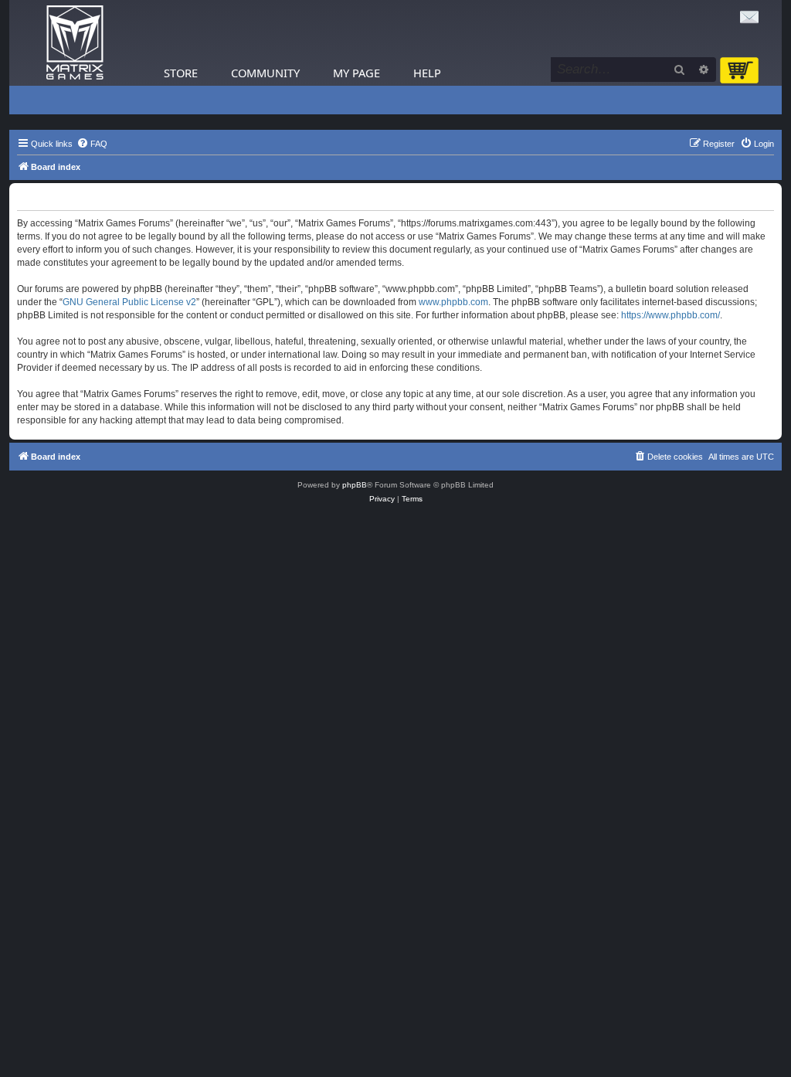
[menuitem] (91, 143)
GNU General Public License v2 (129, 302)
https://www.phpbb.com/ (670, 315)
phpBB (354, 485)
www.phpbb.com (453, 302)
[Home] (74, 43)
